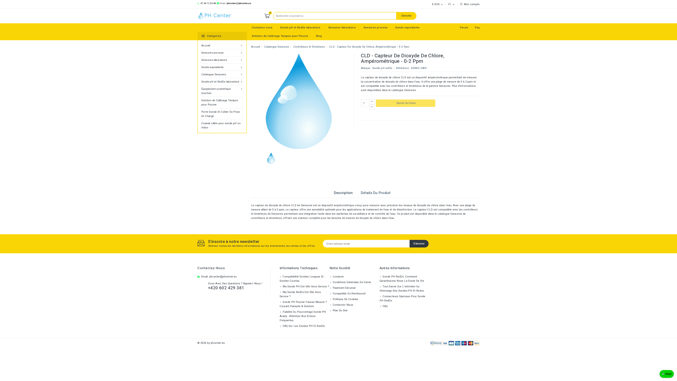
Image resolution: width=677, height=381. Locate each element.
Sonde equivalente (407, 27)
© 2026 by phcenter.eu (211, 343)
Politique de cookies (345, 299)
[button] (667, 374)
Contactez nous (262, 27)
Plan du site (340, 310)
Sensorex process (375, 27)
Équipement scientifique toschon (222, 91)
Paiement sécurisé (344, 288)
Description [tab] (343, 192)
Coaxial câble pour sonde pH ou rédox (220, 125)
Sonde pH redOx (382, 68)
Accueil (222, 45)
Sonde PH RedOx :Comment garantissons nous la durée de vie (402, 279)
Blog (319, 36)
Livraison (338, 277)
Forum (464, 27)
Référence (402, 68)
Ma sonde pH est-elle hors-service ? (305, 286)
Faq (477, 27)
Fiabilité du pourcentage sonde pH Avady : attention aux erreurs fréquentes (303, 316)
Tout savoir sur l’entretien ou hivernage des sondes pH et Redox (402, 289)
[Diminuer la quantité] (372, 107)
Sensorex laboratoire (342, 27)
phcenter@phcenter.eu (239, 3)
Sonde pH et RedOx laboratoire (300, 27)
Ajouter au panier (406, 103)
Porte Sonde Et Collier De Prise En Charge (220, 114)
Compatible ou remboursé (349, 293)
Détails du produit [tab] (376, 192)
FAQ (385, 306)
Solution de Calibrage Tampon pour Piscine (280, 36)
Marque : (366, 68)
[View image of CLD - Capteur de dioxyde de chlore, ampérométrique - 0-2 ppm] (271, 158)
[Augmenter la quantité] (372, 101)
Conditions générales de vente (351, 282)
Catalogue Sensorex (222, 74)
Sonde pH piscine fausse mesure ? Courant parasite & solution (303, 304)
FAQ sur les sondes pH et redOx (303, 326)
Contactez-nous (211, 268)
